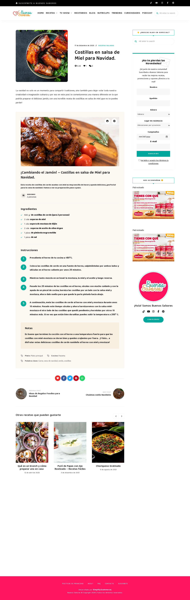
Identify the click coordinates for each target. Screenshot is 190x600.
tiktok (151, 3)
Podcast (147, 13)
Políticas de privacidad (73, 583)
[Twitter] (70, 378)
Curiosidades (132, 13)
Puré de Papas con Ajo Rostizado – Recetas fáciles (70, 467)
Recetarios (80, 13)
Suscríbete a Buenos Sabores (37, 3)
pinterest (173, 3)
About (90, 583)
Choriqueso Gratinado (108, 466)
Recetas (50, 13)
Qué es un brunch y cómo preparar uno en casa (32, 467)
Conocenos (153, 319)
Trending (117, 13)
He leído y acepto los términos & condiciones (154, 162)
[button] (114, 121)
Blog (92, 13)
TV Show (65, 13)
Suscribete (123, 583)
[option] (32, 448)
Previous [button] (116, 416)
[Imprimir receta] (107, 121)
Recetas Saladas (106, 46)
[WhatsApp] (82, 378)
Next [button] (121, 416)
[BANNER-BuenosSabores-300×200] (153, 218)
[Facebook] (64, 378)
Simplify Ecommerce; (102, 590)
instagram (162, 3)
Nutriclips (103, 13)
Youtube (156, 3)
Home (41, 13)
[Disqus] (70, 521)
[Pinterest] (76, 378)
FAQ (99, 583)
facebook (167, 3)
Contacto (109, 583)
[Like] (58, 378)
